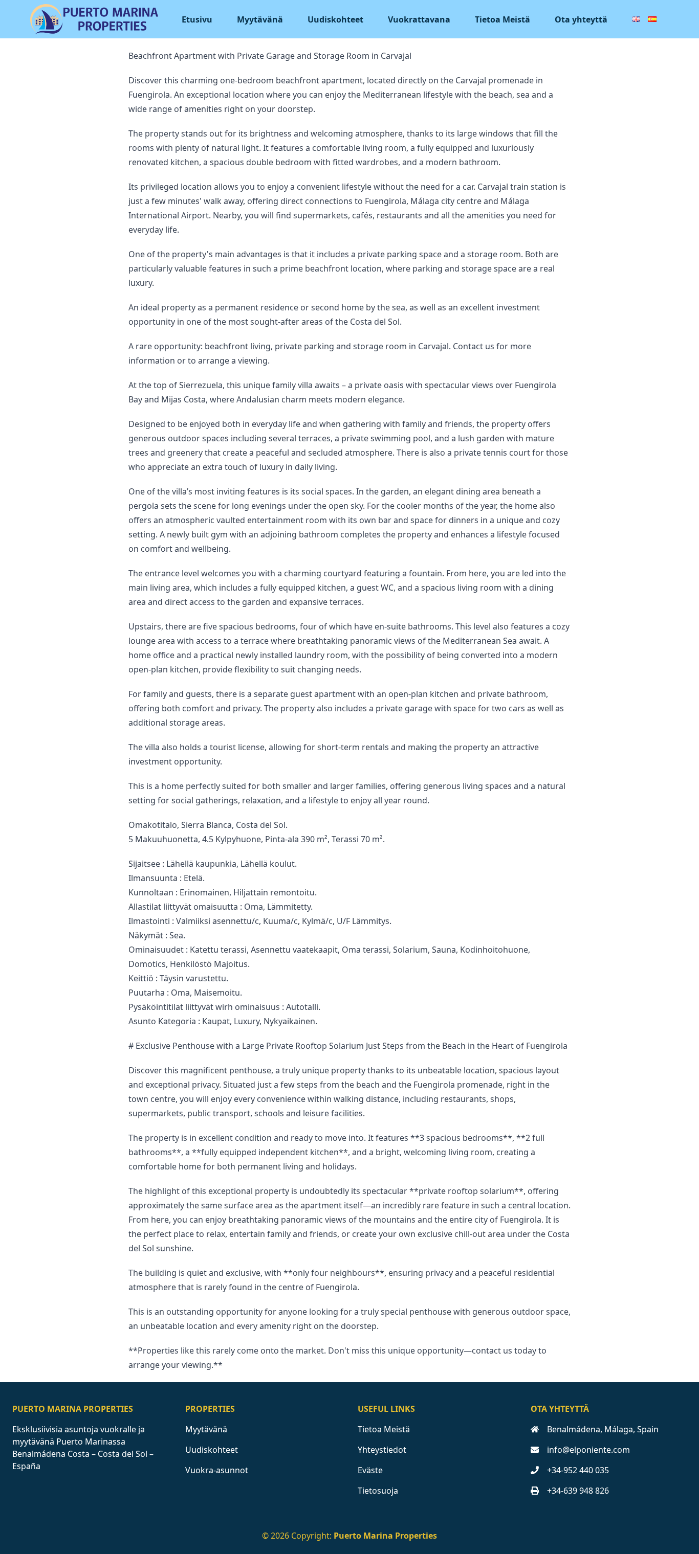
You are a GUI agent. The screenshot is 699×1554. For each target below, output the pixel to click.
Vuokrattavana (419, 19)
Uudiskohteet (335, 19)
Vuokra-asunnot (216, 1470)
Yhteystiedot (382, 1449)
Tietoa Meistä (502, 19)
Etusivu (197, 19)
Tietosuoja (378, 1490)
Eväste (370, 1470)
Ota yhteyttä (581, 19)
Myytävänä (260, 19)
